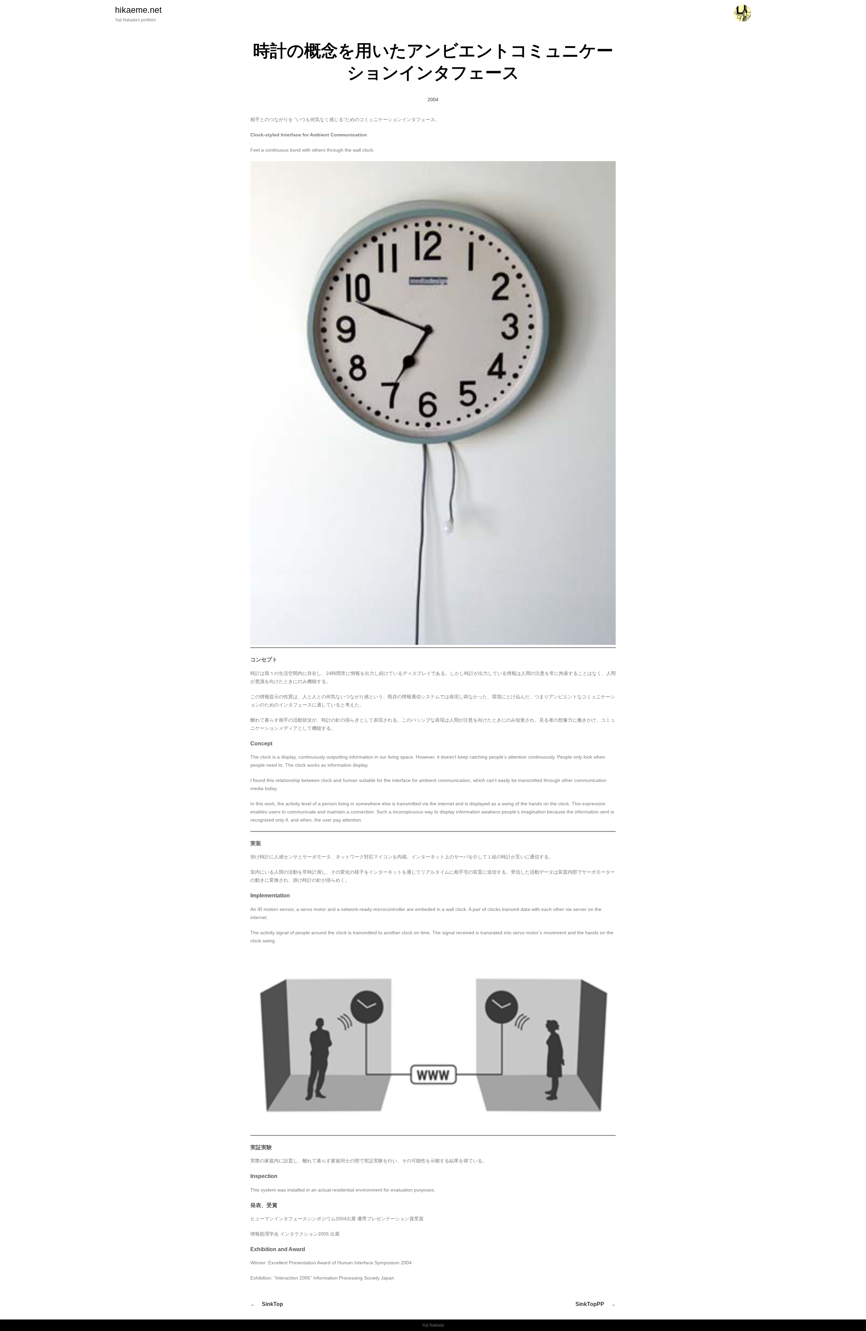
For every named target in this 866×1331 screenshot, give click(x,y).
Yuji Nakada (433, 1325)
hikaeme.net (138, 10)
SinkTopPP (589, 1304)
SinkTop (272, 1304)
